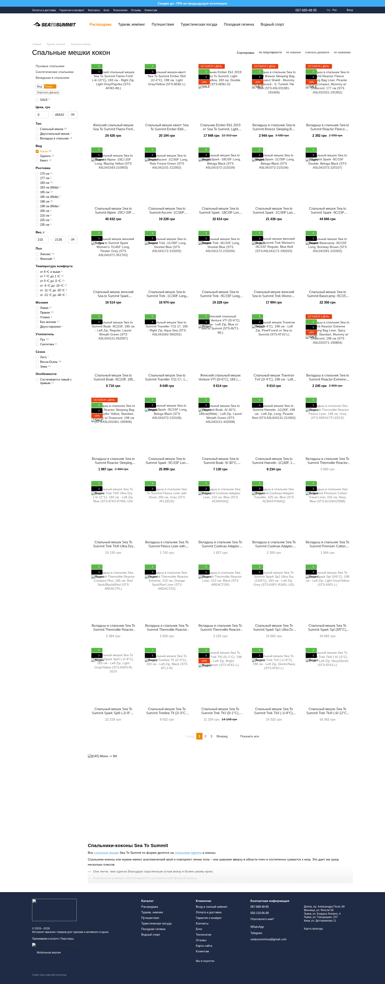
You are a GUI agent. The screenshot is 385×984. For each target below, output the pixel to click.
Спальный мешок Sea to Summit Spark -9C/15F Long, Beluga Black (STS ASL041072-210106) (166, 465)
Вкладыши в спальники (52, 77)
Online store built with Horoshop (49, 975)
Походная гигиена (239, 24)
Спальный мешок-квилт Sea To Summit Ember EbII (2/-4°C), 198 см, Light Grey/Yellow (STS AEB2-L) (166, 131)
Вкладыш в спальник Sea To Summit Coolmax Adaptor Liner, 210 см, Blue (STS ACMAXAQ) (220, 548)
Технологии (120, 10)
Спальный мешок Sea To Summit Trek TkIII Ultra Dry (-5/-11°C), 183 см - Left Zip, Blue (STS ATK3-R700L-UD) (113, 548)
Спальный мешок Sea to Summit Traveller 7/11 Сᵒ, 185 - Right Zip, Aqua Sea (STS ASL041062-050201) (166, 381)
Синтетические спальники (55, 72)
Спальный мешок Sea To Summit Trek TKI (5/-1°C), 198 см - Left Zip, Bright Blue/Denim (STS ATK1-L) (220, 715)
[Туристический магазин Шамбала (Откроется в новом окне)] (55, 944)
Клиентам (151, 10)
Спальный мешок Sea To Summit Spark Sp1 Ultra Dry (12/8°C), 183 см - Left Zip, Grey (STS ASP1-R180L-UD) (273, 631)
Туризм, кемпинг (131, 24)
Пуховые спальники (50, 66)
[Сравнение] (337, 24)
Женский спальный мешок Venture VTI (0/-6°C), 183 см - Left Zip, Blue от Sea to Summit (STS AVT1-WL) (220, 381)
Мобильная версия (48, 952)
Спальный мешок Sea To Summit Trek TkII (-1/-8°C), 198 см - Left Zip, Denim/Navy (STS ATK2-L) (274, 715)
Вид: (40, 86)
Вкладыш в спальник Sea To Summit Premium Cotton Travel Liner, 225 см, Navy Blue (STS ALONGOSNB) (327, 548)
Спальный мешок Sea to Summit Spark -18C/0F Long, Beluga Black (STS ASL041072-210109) (220, 214)
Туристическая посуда (199, 24)
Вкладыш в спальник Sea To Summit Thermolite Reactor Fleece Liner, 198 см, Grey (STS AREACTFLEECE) (327, 465)
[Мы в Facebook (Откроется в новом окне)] (163, 10)
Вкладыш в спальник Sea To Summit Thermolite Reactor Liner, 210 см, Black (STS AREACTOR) (220, 631)
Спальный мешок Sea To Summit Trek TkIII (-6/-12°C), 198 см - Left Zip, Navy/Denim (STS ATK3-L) (327, 715)
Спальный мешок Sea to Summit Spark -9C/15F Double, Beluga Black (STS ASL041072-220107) (327, 214)
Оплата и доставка (44, 10)
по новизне (293, 52)
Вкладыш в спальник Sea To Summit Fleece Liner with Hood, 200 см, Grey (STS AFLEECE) (166, 548)
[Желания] (326, 24)
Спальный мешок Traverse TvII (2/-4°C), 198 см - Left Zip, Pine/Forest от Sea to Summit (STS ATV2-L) (274, 381)
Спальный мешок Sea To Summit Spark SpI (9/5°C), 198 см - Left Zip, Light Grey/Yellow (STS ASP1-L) (327, 631)
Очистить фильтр (48, 92)
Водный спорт (272, 24)
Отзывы (136, 10)
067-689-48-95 (306, 10)
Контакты (94, 10)
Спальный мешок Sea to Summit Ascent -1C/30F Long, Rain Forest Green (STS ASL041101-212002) (167, 214)
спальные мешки (106, 852)
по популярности (270, 52)
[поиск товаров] (295, 24)
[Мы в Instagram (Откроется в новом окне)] (168, 10)
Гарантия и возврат (71, 10)
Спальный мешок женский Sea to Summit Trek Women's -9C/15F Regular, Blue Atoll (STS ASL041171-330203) (274, 298)
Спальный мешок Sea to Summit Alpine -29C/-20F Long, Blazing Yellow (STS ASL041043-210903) (113, 214)
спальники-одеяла (188, 852)
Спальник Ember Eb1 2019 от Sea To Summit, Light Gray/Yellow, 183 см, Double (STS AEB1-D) (220, 131)
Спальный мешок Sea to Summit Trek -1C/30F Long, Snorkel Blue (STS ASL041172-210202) (167, 298)
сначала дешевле (317, 52)
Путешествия (163, 24)
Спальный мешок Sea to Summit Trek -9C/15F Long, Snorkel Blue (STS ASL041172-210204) (220, 298)
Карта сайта (204, 945)
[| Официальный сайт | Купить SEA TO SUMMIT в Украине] (54, 909)
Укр (328, 10)
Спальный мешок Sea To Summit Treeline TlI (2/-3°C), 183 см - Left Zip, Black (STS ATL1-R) (167, 715)
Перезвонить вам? (262, 919)
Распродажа (100, 24)
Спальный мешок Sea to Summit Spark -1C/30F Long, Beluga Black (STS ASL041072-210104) (274, 214)
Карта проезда (313, 928)
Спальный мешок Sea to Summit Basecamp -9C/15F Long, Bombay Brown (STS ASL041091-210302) (327, 298)
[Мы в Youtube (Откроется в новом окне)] (174, 10)
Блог (106, 10)
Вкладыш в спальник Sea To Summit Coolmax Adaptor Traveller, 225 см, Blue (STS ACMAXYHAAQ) (274, 548)
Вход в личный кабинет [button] (211, 906)
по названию (342, 52)
